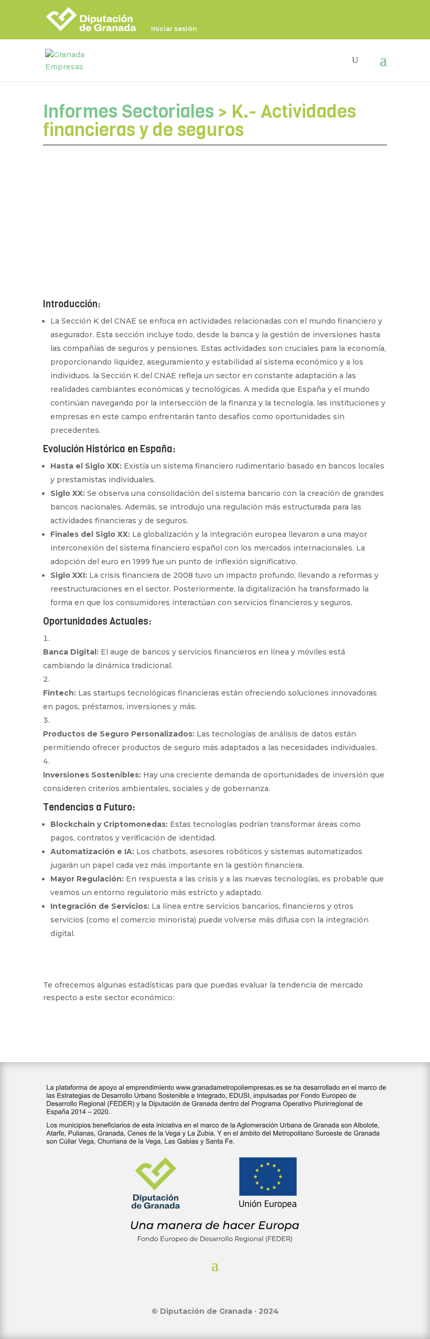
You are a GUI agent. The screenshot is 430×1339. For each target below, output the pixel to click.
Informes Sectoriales (128, 111)
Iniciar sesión (174, 29)
